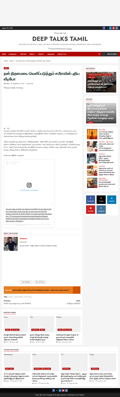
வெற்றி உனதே (91, 77)
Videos (40, 54)
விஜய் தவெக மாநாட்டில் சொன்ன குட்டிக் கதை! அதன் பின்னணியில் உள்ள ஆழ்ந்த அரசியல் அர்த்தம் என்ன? (92, 170)
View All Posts (40, 282)
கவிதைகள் (50, 54)
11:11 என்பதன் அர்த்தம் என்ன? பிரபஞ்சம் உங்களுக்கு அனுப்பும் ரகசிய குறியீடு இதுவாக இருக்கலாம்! (92, 134)
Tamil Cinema (28, 297)
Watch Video (112, 54)
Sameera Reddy (20, 224)
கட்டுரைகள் (12, 54)
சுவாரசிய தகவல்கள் (103, 180)
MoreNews (71, 395)
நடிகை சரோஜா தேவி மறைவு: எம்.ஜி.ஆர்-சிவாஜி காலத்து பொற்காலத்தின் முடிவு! (40, 337)
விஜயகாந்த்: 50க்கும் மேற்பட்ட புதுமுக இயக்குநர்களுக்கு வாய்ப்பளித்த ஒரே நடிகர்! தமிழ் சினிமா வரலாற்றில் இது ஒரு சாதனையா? (92, 158)
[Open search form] (99, 54)
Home (4, 54)
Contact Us (61, 54)
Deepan (7, 84)
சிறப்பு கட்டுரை (15, 330)
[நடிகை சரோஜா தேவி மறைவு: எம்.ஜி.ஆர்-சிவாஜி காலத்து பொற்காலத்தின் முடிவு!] (42, 324)
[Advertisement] (60, 13)
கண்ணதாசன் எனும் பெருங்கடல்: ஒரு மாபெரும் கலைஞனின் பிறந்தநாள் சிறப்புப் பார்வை (67, 337)
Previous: (17, 302)
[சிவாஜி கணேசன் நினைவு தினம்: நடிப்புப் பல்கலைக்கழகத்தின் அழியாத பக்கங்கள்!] (16, 324)
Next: (73, 302)
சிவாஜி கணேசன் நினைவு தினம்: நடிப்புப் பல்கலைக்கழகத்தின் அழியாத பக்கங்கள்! (15, 337)
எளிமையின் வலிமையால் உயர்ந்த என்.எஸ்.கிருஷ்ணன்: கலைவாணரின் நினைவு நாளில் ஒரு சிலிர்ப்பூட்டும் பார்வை (92, 146)
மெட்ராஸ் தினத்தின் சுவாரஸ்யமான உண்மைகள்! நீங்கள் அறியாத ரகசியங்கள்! (92, 183)
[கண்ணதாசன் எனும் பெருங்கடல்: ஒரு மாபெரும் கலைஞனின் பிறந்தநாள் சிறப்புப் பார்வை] (68, 324)
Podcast (23, 54)
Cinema (11, 297)
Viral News (35, 330)
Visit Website (26, 282)
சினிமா (32, 54)
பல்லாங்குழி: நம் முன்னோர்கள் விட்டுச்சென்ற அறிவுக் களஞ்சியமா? (100, 84)
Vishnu (7, 342)
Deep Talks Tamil (60, 39)
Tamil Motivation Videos (95, 75)
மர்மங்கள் (90, 122)
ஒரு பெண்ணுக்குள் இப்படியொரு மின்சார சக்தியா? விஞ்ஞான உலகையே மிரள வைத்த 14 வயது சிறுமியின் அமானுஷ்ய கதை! (101, 111)
